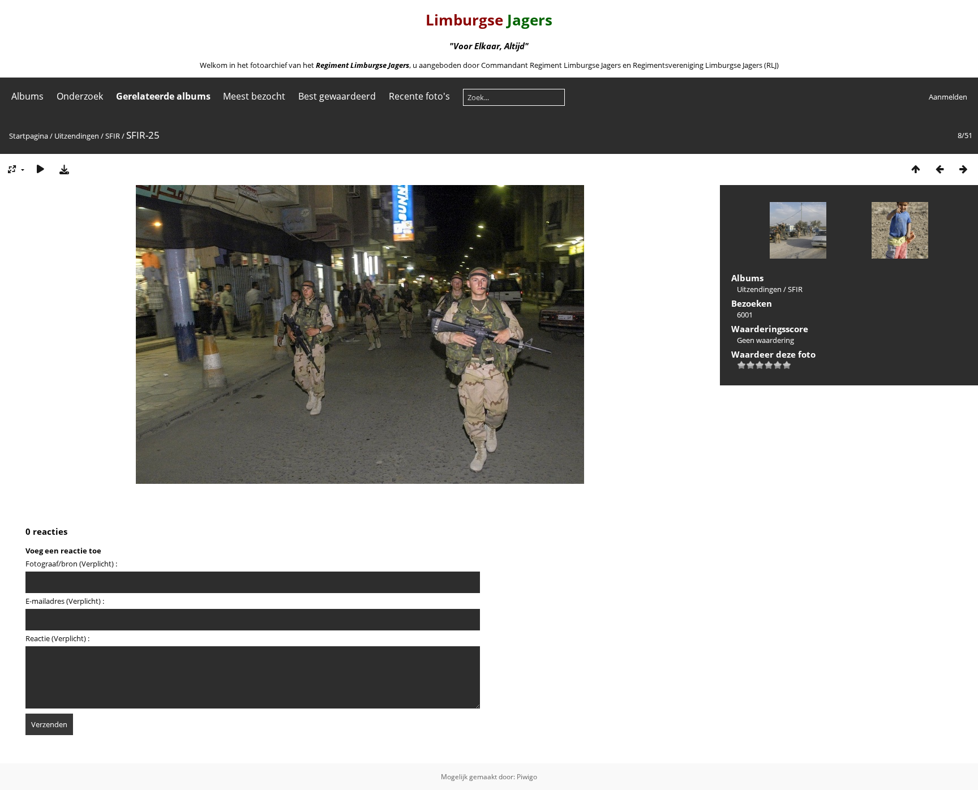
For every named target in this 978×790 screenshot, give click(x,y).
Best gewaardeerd (337, 96)
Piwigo (527, 777)
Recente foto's (419, 96)
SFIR (112, 136)
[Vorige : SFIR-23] (939, 168)
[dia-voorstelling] (40, 168)
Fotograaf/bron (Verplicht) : (71, 564)
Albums (27, 96)
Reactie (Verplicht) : (57, 638)
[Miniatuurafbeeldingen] (916, 168)
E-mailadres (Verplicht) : (64, 601)
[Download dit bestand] (64, 168)
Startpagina (28, 136)
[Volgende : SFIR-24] (963, 168)
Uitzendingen (76, 136)
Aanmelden (948, 97)
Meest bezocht (254, 96)
